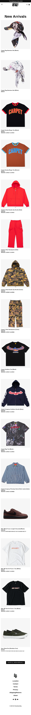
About (15, 695)
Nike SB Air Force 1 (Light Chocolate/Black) (13, 528)
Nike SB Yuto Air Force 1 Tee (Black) (11, 608)
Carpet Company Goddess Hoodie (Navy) (12, 409)
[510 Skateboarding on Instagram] (15, 699)
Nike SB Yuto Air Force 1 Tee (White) (11, 568)
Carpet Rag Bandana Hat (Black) (10, 50)
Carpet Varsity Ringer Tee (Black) (10, 130)
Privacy (15, 689)
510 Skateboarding (17, 705)
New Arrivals (15, 16)
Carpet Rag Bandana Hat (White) (10, 90)
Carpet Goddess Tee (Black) (8, 369)
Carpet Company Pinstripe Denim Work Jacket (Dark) (15, 489)
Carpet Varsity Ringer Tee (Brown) (10, 170)
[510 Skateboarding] (15, 4)
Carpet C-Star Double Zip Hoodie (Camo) (12, 289)
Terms (15, 687)
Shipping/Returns (15, 692)
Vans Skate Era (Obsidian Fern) (9, 648)
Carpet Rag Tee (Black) (7, 449)
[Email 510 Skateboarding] (17, 699)
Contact (15, 684)
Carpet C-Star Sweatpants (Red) (9, 249)
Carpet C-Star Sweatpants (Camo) (10, 329)
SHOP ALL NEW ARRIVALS (15, 662)
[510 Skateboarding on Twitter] (13, 699)
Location (16, 681)
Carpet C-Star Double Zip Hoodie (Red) (11, 210)
